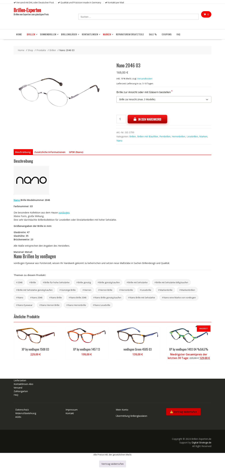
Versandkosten (144, 78)
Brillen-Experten (27, 10)
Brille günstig (84, 282)
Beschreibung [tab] (23, 152)
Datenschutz (22, 409)
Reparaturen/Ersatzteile (130, 34)
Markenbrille (166, 289)
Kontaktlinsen (90, 34)
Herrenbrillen (178, 136)
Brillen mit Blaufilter (147, 136)
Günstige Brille (68, 289)
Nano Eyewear (25, 305)
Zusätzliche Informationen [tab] (49, 152)
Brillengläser (69, 34)
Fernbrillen (164, 136)
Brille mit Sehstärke (138, 282)
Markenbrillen (188, 289)
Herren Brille (106, 289)
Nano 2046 (37, 297)
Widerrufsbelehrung (25, 413)
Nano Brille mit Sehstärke (142, 297)
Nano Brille (56, 297)
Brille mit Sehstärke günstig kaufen (35, 289)
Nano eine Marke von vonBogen (180, 297)
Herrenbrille (127, 289)
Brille (33, 282)
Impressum (72, 409)
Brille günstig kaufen (109, 282)
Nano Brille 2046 (78, 297)
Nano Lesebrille (102, 305)
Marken (107, 34)
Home (19, 34)
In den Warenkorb (149, 119)
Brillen (31, 34)
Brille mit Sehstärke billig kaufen (172, 282)
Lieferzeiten (20, 380)
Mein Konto (122, 409)
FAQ (178, 34)
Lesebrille (146, 289)
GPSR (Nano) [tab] (76, 152)
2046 (20, 282)
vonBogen (64, 212)
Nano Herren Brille (50, 305)
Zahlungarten (21, 391)
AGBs (18, 416)
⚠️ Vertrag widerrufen (183, 411)
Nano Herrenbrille (77, 305)
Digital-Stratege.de (201, 442)
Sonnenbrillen (48, 34)
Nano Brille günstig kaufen (108, 297)
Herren (87, 289)
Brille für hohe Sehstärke (57, 282)
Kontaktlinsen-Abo (23, 384)
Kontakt (70, 413)
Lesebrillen (192, 136)
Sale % (153, 34)
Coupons (167, 34)
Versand (18, 387)
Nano (119, 140)
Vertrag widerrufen (112, 463)
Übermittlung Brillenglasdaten (131, 415)
